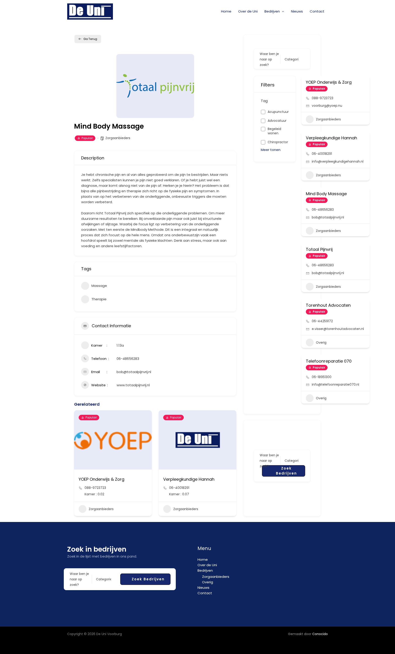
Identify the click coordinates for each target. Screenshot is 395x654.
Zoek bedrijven (286, 471)
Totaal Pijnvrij (319, 249)
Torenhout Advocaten (328, 305)
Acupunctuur (278, 112)
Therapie (99, 299)
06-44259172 (322, 321)
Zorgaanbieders (117, 138)
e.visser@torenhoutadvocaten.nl (338, 329)
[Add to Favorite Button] (363, 81)
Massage (99, 285)
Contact (317, 11)
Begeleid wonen (274, 131)
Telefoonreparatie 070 (329, 361)
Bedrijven (272, 11)
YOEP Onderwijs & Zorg (101, 479)
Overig (321, 342)
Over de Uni (248, 11)
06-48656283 (128, 358)
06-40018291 (179, 488)
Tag (264, 101)
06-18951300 (321, 377)
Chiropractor (278, 142)
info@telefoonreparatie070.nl (335, 384)
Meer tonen (270, 149)
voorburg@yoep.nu (327, 105)
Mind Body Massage (326, 194)
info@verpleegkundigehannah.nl (337, 161)
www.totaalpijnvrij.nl (133, 385)
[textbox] (292, 59)
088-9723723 (95, 488)
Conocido (320, 634)
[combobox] (292, 59)
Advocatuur (277, 121)
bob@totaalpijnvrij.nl (134, 371)
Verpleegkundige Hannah (188, 479)
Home (226, 11)
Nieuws (297, 11)
